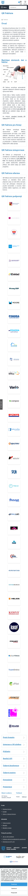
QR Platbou (21, 156)
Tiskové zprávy (7, 823)
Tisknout (5, 19)
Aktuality (5, 825)
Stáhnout (24, 797)
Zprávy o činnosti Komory (9, 814)
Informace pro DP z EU (9, 842)
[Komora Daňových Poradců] (9, 2)
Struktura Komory (7, 809)
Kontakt (5, 811)
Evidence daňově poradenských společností (14, 839)
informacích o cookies (9, 880)
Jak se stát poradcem (8, 836)
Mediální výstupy (7, 828)
